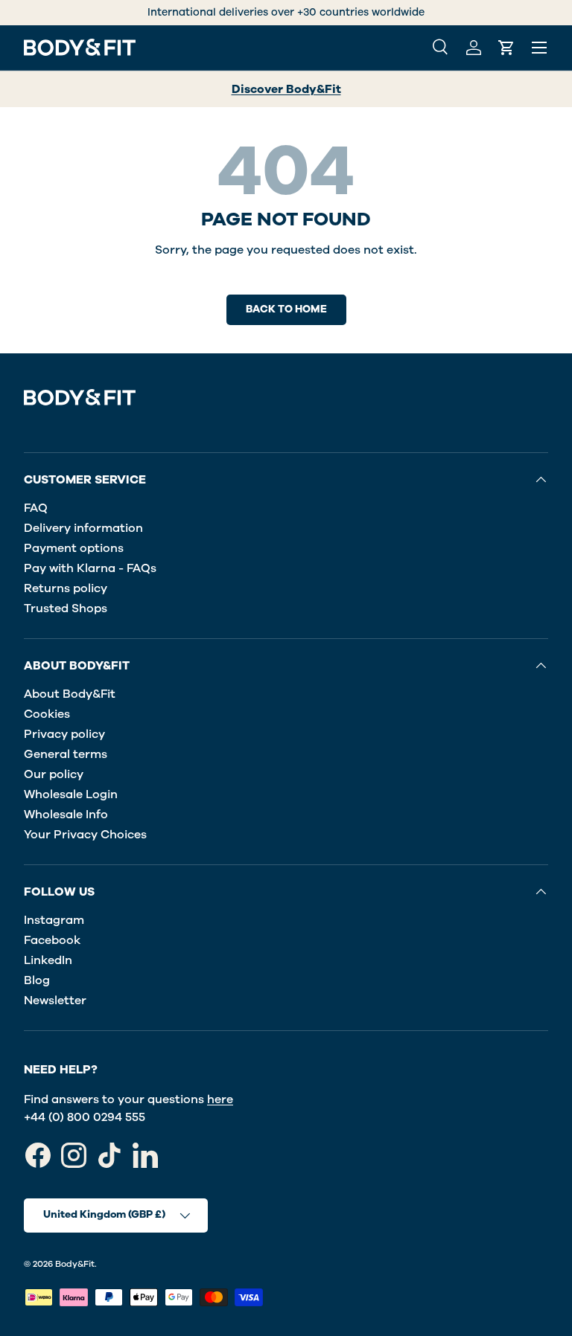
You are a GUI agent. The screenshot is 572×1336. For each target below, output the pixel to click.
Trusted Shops (65, 608)
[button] (506, 47)
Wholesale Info (66, 814)
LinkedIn (48, 960)
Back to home (286, 309)
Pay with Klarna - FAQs (90, 568)
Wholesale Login (71, 794)
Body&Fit (75, 1264)
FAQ (36, 508)
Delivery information (83, 528)
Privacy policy (64, 734)
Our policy (53, 774)
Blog (37, 980)
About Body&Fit (69, 694)
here (220, 1099)
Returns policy (65, 588)
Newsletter (55, 1000)
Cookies (47, 714)
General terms (65, 754)
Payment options (74, 548)
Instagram (54, 920)
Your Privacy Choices (85, 834)
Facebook (52, 940)
